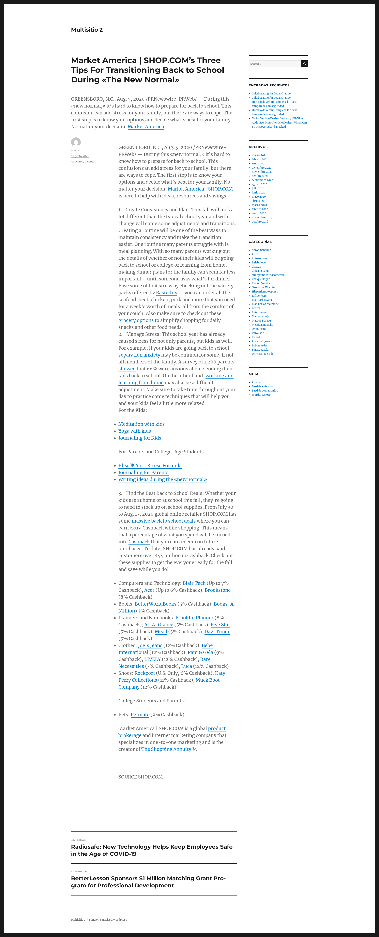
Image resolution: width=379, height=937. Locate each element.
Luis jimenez (260, 312)
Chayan (256, 266)
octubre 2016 (260, 221)
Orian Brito (259, 329)
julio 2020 (258, 188)
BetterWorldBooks (155, 604)
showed (127, 369)
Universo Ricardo (263, 354)
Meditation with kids (141, 424)
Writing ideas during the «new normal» (162, 479)
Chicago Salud (260, 271)
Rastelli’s (166, 292)
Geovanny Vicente (83, 161)
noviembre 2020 (262, 172)
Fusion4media (261, 283)
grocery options (136, 320)
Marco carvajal (261, 316)
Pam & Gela (200, 652)
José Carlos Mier (262, 300)
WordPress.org (261, 394)
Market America (146, 126)
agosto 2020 (259, 184)
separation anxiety (139, 355)
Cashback (139, 541)
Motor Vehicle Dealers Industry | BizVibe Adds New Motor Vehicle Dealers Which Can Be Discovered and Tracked (279, 122)
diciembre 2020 (261, 167)
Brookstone (218, 590)
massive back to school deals (164, 521)
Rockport (144, 673)
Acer (149, 590)
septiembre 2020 (262, 180)
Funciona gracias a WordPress (108, 919)
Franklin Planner (194, 618)
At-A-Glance (158, 624)
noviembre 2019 (262, 217)
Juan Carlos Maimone (265, 304)
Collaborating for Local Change (271, 93)
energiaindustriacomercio (268, 275)
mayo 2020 (259, 196)
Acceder (257, 382)
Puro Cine (258, 333)
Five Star (220, 624)
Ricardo (257, 337)
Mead (161, 631)
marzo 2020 (259, 205)
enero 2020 (259, 213)
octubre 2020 (260, 176)
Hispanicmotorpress (265, 291)
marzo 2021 (259, 155)
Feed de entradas (262, 386)
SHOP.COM (220, 189)
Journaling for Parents (143, 472)
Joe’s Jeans (150, 645)
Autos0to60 (259, 258)
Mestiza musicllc (262, 324)
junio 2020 (258, 192)
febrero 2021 (260, 159)
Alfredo (256, 254)
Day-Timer (217, 631)
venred (75, 150)
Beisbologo (259, 262)
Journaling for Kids (139, 438)
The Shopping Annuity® (168, 749)
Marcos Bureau (261, 320)
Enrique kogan (261, 279)
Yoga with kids (134, 431)
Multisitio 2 (87, 29)
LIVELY (152, 659)
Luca (186, 666)
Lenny (256, 308)
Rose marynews (262, 341)
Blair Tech (194, 583)
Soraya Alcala (260, 349)
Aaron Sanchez (261, 250)
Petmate (140, 714)
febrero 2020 (260, 209)
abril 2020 (258, 201)
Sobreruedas (260, 345)
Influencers (259, 295)
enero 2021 (259, 163)
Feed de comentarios (265, 390)
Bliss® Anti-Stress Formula (150, 465)
